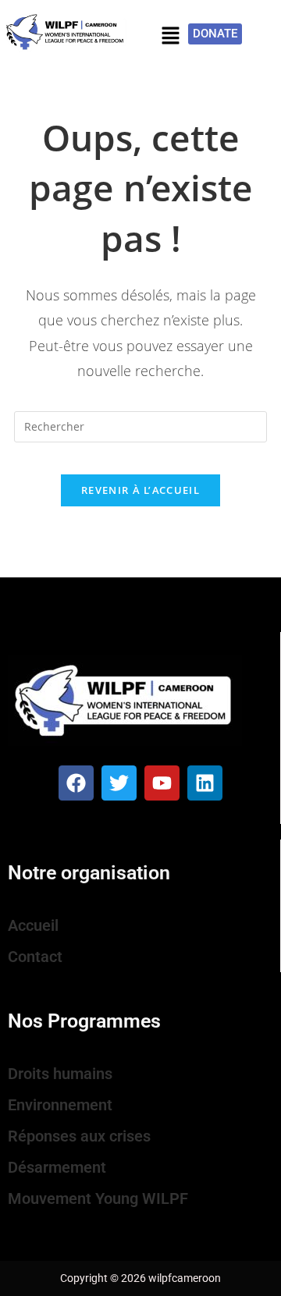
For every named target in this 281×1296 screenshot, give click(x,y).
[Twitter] (119, 783)
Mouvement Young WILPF (98, 1198)
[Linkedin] (204, 783)
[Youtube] (162, 783)
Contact (35, 956)
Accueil (33, 925)
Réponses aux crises (79, 1136)
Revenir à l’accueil (140, 490)
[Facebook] (76, 783)
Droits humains (60, 1073)
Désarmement (57, 1167)
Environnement (60, 1104)
